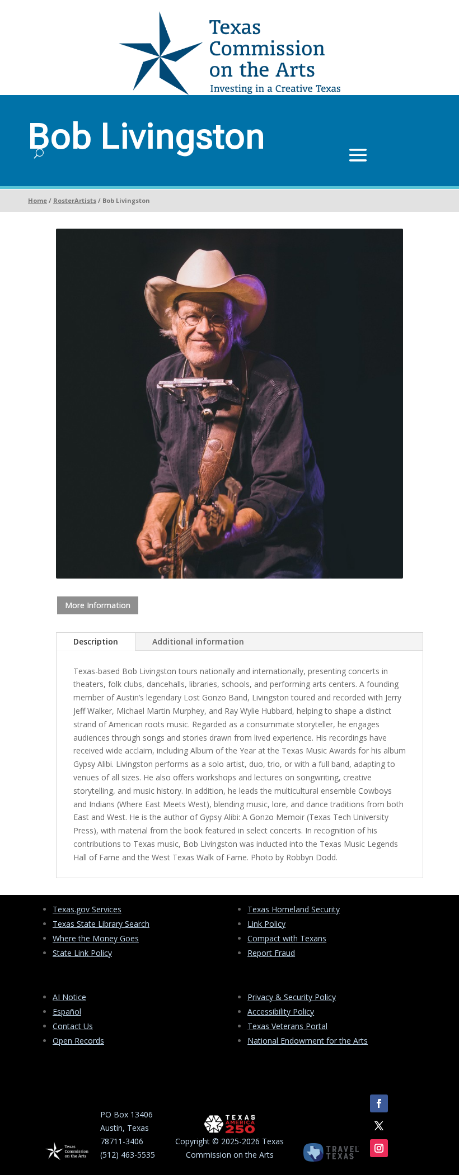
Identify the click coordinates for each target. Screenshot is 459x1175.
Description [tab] (95, 641)
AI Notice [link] (69, 997)
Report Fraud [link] (271, 952)
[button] (358, 154)
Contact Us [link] (73, 1026)
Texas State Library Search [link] (101, 923)
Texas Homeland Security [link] (293, 909)
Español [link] (67, 1011)
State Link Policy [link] (82, 952)
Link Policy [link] (266, 923)
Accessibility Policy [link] (280, 1011)
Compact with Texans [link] (286, 938)
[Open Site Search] (39, 154)
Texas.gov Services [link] (87, 909)
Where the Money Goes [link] (96, 938)
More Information (97, 605)
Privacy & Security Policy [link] (291, 997)
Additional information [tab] (198, 641)
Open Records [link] (78, 1040)
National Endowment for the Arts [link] (307, 1040)
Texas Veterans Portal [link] (287, 1026)
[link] (229, 92)
